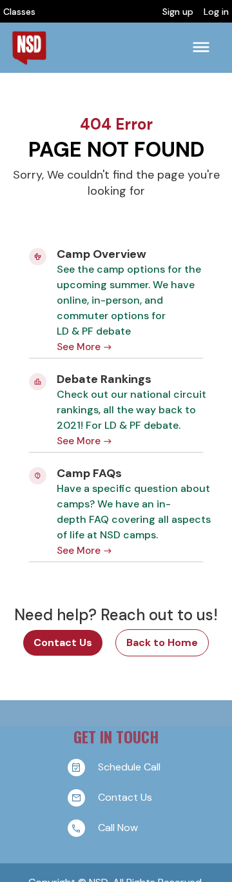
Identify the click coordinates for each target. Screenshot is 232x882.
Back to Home (162, 642)
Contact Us (63, 642)
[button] (201, 47)
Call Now (118, 827)
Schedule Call (129, 767)
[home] (29, 48)
